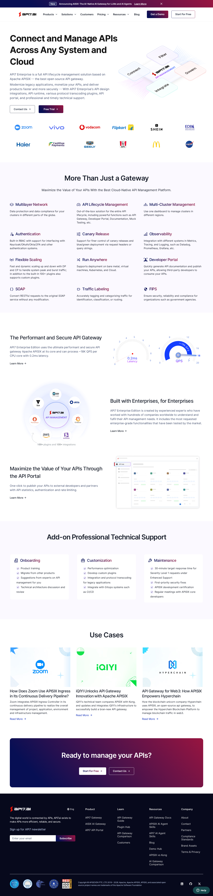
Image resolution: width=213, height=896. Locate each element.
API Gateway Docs (160, 817)
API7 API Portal (94, 830)
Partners (186, 830)
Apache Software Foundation (129, 885)
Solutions (67, 14)
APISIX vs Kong (158, 855)
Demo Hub (155, 848)
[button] (70, 809)
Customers (87, 14)
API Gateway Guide (125, 819)
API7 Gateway (93, 817)
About (184, 817)
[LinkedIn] (182, 884)
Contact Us (119, 771)
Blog (137, 14)
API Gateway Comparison (125, 835)
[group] (40, 667)
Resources (119, 14)
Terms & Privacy (190, 851)
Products (48, 14)
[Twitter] (199, 884)
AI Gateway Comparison (156, 863)
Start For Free (183, 14)
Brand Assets (189, 845)
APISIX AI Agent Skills (159, 825)
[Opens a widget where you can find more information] (201, 890)
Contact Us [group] (20, 109)
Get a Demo (158, 14)
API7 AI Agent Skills (157, 835)
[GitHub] (190, 884)
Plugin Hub (123, 826)
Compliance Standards (188, 838)
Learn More (140, 3)
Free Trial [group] (49, 109)
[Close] (161, 3)
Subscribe (66, 838)
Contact (186, 823)
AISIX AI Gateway (95, 823)
